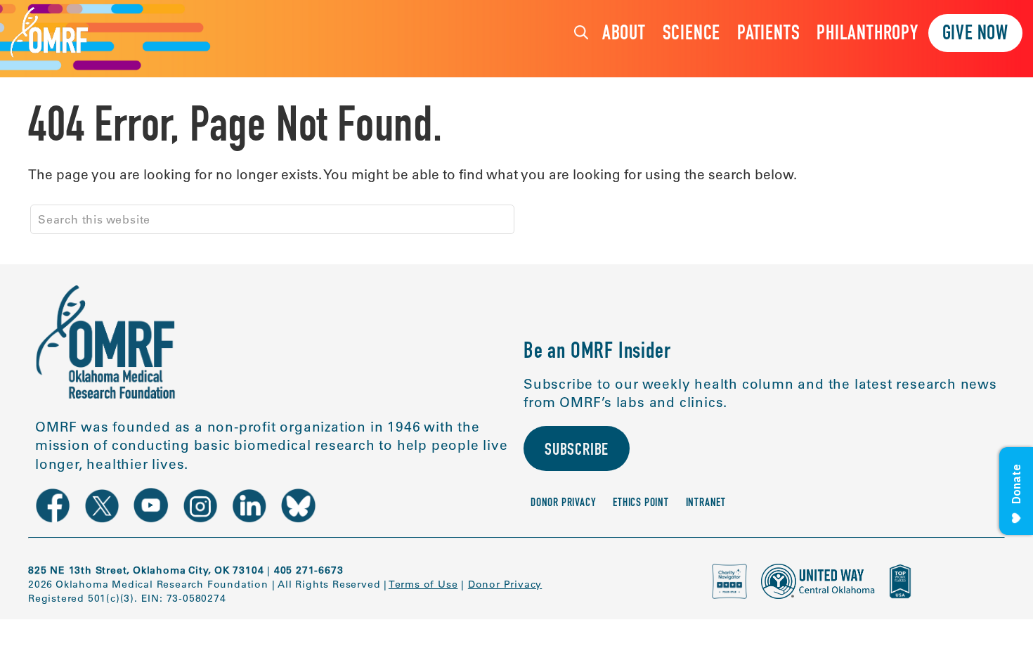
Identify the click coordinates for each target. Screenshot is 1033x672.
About (624, 35)
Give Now (975, 35)
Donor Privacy (563, 504)
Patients (768, 35)
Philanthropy (867, 35)
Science (692, 35)
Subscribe (577, 451)
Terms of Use (423, 584)
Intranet (706, 504)
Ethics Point (641, 504)
